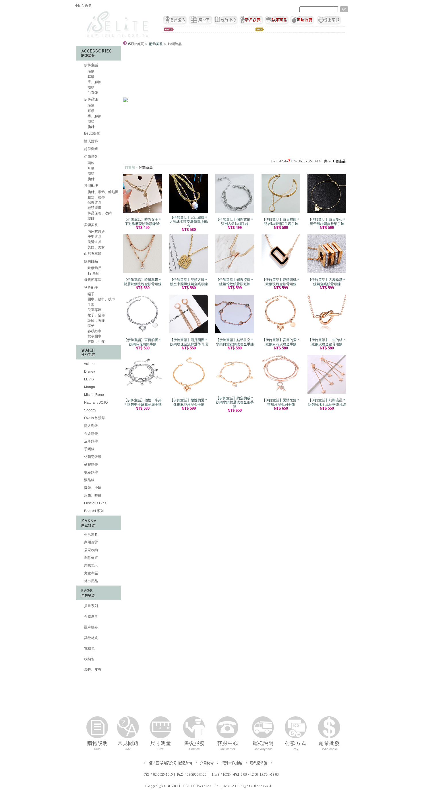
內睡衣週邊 (96, 232)
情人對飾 (90, 141)
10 (299, 161)
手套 (90, 305)
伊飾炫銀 (91, 157)
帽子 (90, 294)
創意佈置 (90, 558)
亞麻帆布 (90, 627)
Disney (89, 372)
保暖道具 (94, 203)
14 (319, 161)
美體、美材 (96, 247)
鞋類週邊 (94, 208)
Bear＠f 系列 (93, 511)
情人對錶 (90, 426)
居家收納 (90, 550)
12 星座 (93, 273)
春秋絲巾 (94, 331)
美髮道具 (94, 242)
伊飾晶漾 (91, 99)
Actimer (89, 364)
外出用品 (90, 581)
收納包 (88, 659)
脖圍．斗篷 (96, 342)
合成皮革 (90, 617)
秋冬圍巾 (94, 336)
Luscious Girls (94, 503)
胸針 (90, 127)
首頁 (136, 44)
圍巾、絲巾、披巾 (101, 299)
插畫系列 (90, 606)
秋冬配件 (91, 287)
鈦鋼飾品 (91, 261)
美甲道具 (94, 237)
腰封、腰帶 (96, 197)
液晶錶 (88, 480)
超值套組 (90, 149)
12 (309, 161)
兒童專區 (90, 573)
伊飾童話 (91, 65)
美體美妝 (91, 225)
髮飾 (90, 218)
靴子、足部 (96, 315)
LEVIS (88, 379)
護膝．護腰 (96, 320)
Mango (89, 387)
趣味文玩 (90, 565)
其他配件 (91, 185)
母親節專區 (92, 280)
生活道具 (90, 534)
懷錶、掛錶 (92, 488)
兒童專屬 (94, 310)
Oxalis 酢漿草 (94, 418)
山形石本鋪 (92, 254)
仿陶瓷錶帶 (92, 457)
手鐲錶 (88, 449)
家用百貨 (90, 542)
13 (314, 161)
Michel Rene (93, 395)
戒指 (90, 87)
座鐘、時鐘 (92, 495)
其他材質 (90, 638)
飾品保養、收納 (99, 213)
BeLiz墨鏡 (91, 133)
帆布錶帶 (90, 472)
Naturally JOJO (95, 402)
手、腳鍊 (94, 82)
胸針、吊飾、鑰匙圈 (103, 192)
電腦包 (88, 648)
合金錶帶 (90, 433)
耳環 (90, 77)
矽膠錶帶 (90, 464)
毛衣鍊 (92, 93)
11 (304, 161)
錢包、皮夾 (92, 670)
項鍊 (90, 71)
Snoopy (89, 410)
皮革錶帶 (90, 441)
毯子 (90, 326)
